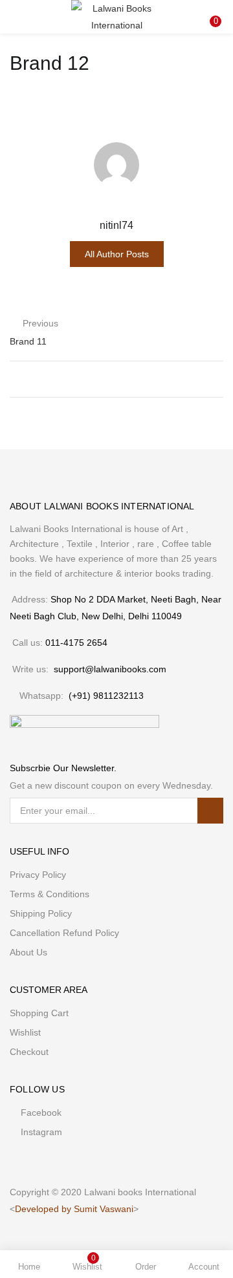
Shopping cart (39, 1013)
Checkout (29, 1052)
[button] (213, 8)
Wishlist (25, 1032)
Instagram (41, 1132)
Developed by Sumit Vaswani (74, 1209)
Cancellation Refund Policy (64, 933)
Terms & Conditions (49, 894)
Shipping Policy (41, 913)
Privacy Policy (38, 874)
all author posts (117, 254)
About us (28, 952)
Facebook (41, 1112)
